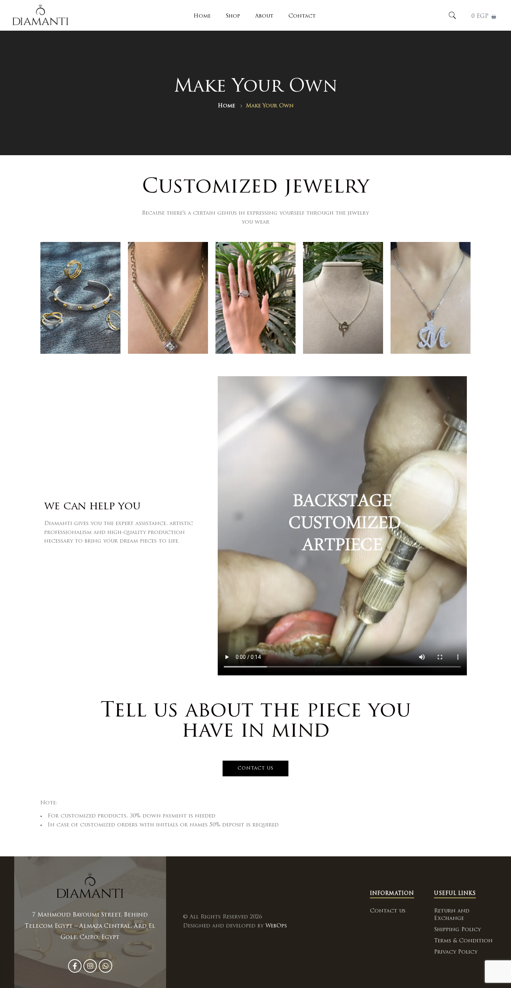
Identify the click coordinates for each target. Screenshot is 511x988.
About (264, 16)
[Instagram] (90, 966)
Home (202, 16)
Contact (302, 16)
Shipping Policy (457, 930)
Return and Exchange (451, 914)
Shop (233, 16)
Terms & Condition (463, 941)
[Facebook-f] (75, 966)
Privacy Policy (455, 952)
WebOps (276, 926)
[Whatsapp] (105, 966)
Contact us (388, 911)
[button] (48, 298)
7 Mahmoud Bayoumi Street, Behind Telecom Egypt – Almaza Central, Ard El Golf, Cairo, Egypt (90, 926)
